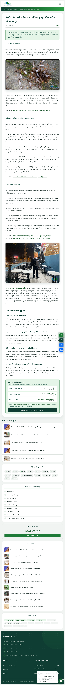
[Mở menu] (60, 4)
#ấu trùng (54, 623)
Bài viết (12, 9)
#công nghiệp (51, 620)
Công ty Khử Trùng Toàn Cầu (16, 288)
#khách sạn (8, 623)
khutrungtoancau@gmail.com (15, 648)
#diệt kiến (23, 626)
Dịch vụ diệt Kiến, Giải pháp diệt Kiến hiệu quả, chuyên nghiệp (32, 235)
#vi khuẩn (47, 623)
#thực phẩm (20, 620)
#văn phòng (41, 620)
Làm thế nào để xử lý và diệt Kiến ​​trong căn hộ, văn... (30, 177)
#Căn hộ (31, 623)
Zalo (61, 350)
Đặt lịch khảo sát (32, 535)
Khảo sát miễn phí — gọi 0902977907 (32, 410)
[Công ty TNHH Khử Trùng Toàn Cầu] (8, 4)
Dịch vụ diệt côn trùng (9, 666)
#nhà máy (31, 620)
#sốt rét (24, 623)
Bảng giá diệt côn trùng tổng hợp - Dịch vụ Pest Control (31, 238)
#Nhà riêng (39, 623)
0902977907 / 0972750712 (15, 644)
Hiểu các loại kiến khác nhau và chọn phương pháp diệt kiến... (32, 110)
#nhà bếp (16, 623)
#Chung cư (8, 626)
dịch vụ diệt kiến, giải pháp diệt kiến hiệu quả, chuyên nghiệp (32, 404)
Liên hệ (5, 673)
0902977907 (32, 531)
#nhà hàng (9, 620)
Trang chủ (6, 9)
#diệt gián (16, 626)
